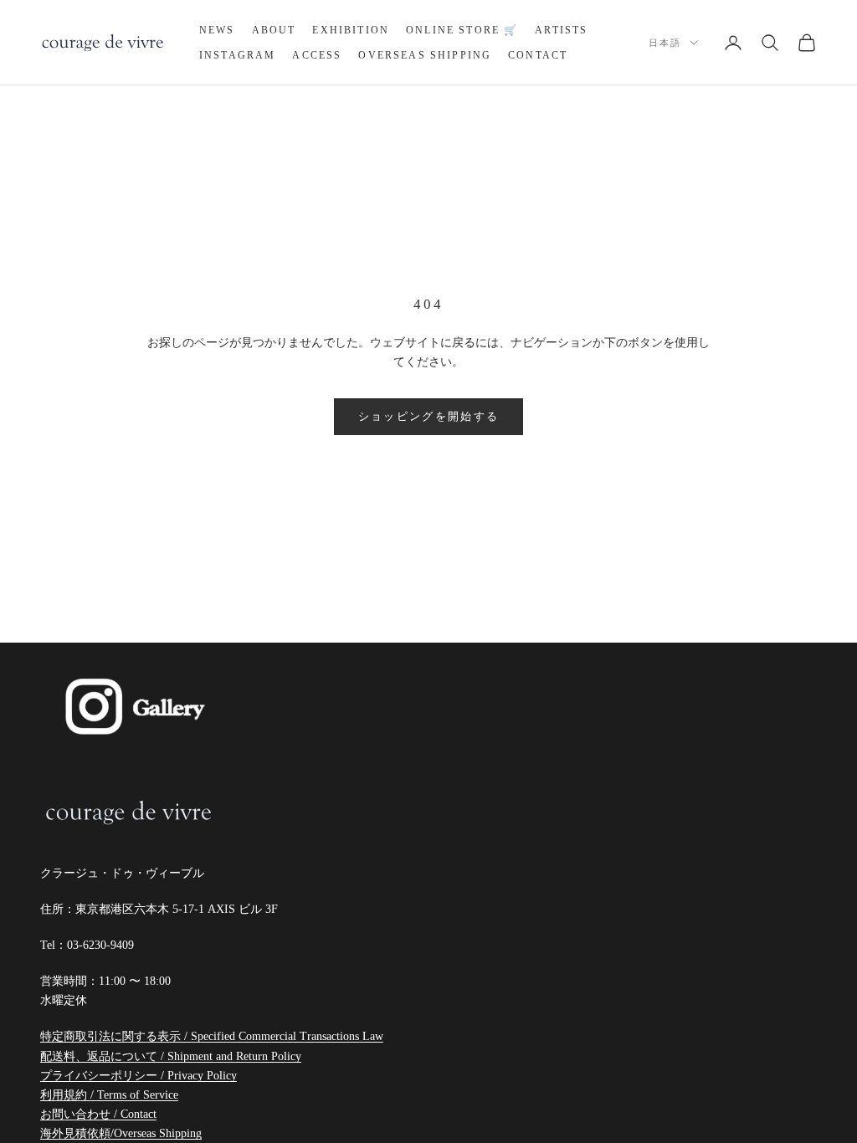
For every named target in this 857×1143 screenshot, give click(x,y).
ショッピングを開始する (429, 416)
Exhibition (350, 30)
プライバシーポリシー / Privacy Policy (138, 1075)
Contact (537, 55)
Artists (561, 30)
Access (316, 55)
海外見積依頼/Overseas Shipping (121, 1133)
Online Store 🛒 (462, 30)
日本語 (665, 43)
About (274, 30)
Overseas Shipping (424, 55)
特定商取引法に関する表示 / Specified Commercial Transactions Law (211, 1036)
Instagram (237, 55)
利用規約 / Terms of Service (109, 1095)
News (217, 30)
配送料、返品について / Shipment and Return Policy (170, 1056)
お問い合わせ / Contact (98, 1114)
